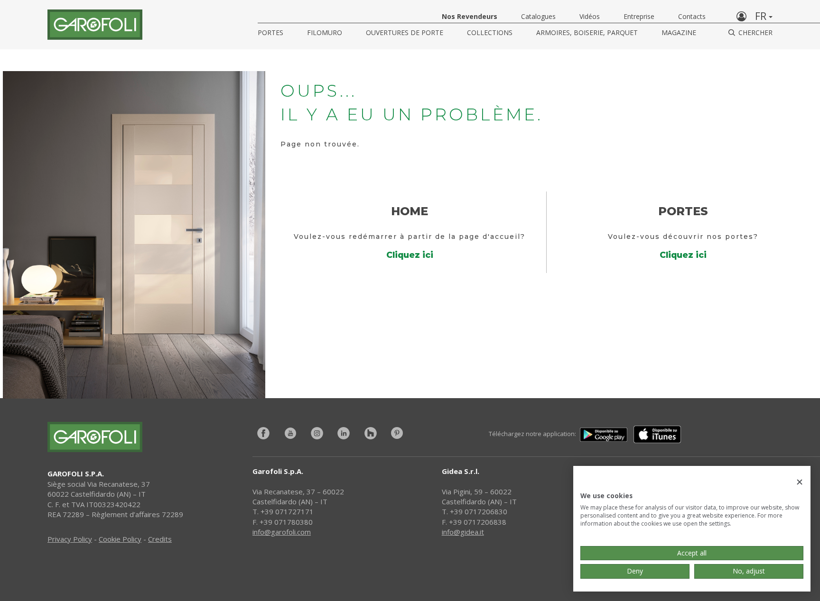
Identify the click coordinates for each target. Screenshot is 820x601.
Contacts (692, 16)
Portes (270, 32)
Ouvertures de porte (404, 32)
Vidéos (589, 16)
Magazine (679, 32)
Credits (160, 539)
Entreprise (639, 16)
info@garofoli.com (281, 532)
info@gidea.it (463, 532)
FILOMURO (324, 32)
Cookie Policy (120, 539)
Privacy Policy (69, 539)
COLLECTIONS (489, 32)
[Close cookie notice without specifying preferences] (799, 482)
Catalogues (538, 16)
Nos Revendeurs (469, 16)
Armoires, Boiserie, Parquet (587, 32)
